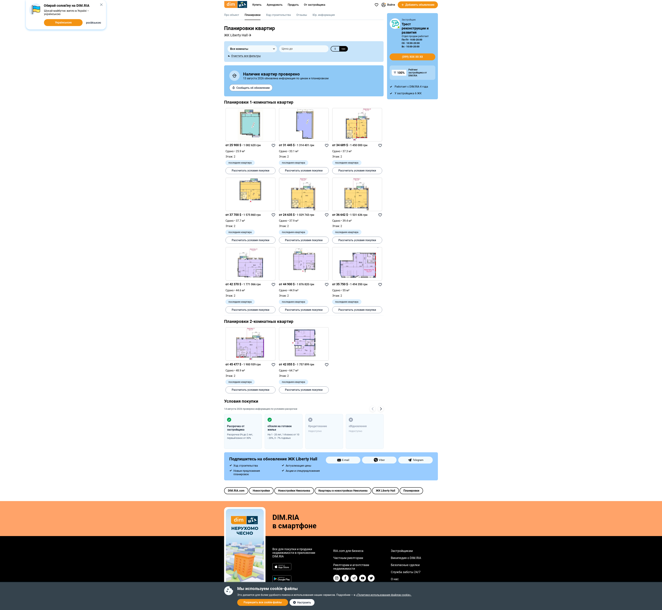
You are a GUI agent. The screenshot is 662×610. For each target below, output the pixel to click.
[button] (101, 4)
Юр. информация (324, 15)
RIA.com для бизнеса (348, 551)
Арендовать (275, 4)
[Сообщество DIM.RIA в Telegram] (353, 578)
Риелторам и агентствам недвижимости (351, 566)
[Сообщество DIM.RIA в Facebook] (345, 578)
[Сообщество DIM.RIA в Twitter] (371, 578)
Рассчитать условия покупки (250, 170)
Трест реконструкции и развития (415, 28)
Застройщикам (402, 551)
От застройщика (314, 4)
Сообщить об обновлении (253, 87)
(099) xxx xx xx (412, 56)
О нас (395, 579)
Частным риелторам (348, 558)
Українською (63, 22)
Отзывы (301, 15)
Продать (293, 4)
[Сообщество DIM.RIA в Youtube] (362, 578)
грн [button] (343, 48)
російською (93, 22)
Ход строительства (278, 15)
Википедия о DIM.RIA (406, 558)
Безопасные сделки (405, 565)
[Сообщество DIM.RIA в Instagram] (336, 578)
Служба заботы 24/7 (405, 572)
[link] (250, 125)
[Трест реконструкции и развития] (395, 23)
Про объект (231, 15)
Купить (257, 4)
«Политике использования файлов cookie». (384, 595)
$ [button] (335, 48)
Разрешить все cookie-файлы (263, 602)
